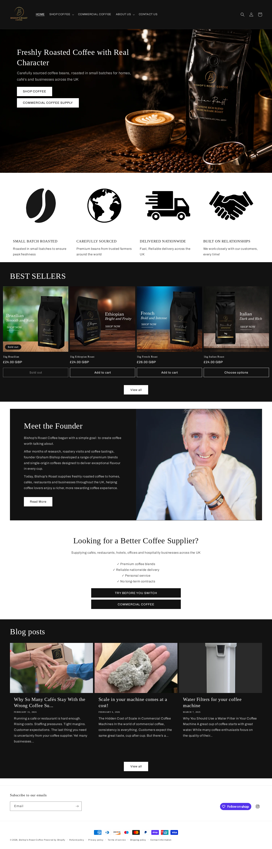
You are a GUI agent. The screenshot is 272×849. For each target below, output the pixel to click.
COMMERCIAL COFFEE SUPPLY (48, 102)
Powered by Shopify (54, 840)
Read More (38, 501)
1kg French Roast (147, 356)
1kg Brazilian (11, 356)
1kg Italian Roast (214, 356)
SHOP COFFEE (34, 91)
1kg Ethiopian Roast (82, 356)
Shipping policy (138, 840)
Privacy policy (96, 840)
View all (136, 389)
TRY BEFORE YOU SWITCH (136, 593)
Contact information (160, 840)
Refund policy (76, 840)
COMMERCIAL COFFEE (136, 604)
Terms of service (117, 840)
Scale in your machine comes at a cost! (133, 702)
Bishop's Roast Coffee (31, 840)
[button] (61, 14)
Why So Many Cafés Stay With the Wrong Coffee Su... (49, 702)
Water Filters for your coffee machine (212, 702)
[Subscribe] (77, 806)
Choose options (236, 372)
